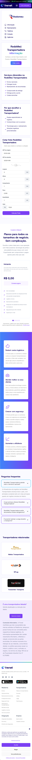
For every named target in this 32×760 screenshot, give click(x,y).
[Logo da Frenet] (6, 5)
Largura (5, 169)
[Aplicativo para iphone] (7, 681)
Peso (4, 190)
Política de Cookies (10, 757)
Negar (16, 749)
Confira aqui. (26, 325)
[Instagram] (9, 677)
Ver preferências (16, 754)
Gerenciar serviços (15, 740)
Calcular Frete (16, 213)
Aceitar (16, 745)
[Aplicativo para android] (22, 681)
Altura (4, 176)
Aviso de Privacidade (20, 757)
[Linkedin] (6, 677)
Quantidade (6, 197)
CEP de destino (7, 157)
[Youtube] (12, 677)
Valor (4, 204)
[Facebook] (3, 677)
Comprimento (6, 183)
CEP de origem (7, 150)
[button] (29, 729)
